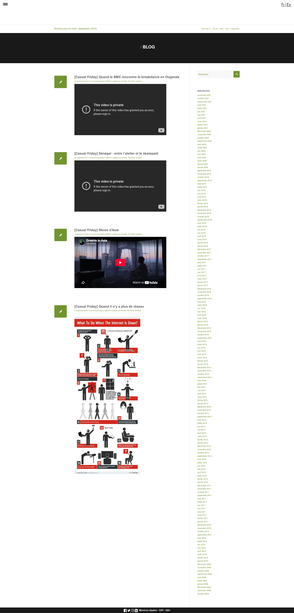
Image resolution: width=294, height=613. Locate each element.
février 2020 (202, 164)
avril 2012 (201, 472)
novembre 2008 (204, 590)
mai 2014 (201, 390)
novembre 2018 (204, 213)
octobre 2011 (203, 492)
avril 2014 (201, 393)
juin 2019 (201, 190)
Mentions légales (148, 610)
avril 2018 (201, 236)
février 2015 (202, 360)
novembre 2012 (204, 449)
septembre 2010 (204, 534)
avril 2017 (201, 275)
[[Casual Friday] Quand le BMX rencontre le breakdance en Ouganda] (60, 82)
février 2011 (202, 518)
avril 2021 (201, 118)
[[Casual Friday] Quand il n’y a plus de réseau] (60, 311)
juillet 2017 (202, 265)
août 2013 (201, 419)
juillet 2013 (202, 423)
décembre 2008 (204, 587)
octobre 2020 (203, 137)
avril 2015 (201, 354)
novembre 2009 (204, 567)
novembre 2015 (204, 331)
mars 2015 (202, 357)
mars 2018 (202, 239)
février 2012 (202, 478)
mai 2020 (201, 154)
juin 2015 (201, 347)
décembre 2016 (204, 288)
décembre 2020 (204, 131)
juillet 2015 (202, 344)
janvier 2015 (202, 364)
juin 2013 (201, 426)
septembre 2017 (204, 259)
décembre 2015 (204, 327)
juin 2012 (201, 465)
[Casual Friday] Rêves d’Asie (97, 230)
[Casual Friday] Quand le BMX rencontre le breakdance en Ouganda (126, 76)
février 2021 (202, 124)
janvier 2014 (202, 403)
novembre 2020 (204, 134)
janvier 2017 (202, 285)
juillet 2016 (202, 305)
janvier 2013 (202, 442)
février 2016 (202, 321)
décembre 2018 (204, 209)
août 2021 (201, 104)
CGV (161, 610)
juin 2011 (201, 505)
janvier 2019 (202, 206)
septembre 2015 (204, 337)
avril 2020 (201, 157)
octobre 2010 (203, 531)
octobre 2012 (203, 452)
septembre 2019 (204, 180)
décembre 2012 (204, 445)
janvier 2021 (202, 127)
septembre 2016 (204, 298)
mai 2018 (201, 232)
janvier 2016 (202, 324)
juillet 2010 (202, 541)
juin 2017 (201, 268)
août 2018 (201, 223)
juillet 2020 (202, 147)
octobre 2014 (203, 373)
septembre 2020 (204, 140)
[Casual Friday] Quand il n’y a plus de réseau (109, 306)
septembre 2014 (204, 377)
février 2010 (202, 557)
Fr (283, 4)
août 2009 (201, 577)
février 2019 (202, 203)
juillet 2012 (202, 462)
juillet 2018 (202, 226)
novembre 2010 (204, 528)
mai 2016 (201, 311)
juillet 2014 (202, 383)
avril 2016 (201, 314)
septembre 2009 (204, 573)
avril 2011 (201, 511)
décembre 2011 (204, 485)
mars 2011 (202, 514)
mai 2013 (201, 429)
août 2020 (201, 144)
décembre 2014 (204, 367)
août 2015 (201, 341)
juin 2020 (201, 150)
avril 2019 (201, 196)
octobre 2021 (203, 98)
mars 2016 (202, 318)
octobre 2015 (203, 334)
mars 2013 (202, 436)
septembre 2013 (204, 416)
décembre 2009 (204, 564)
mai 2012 (201, 469)
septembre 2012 (204, 455)
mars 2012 (202, 475)
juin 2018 (201, 229)
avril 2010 (201, 551)
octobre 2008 (203, 593)
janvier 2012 (202, 482)
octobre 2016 (203, 295)
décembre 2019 (204, 170)
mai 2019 (201, 193)
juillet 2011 (202, 501)
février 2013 (202, 439)
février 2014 (202, 400)
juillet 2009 (202, 580)
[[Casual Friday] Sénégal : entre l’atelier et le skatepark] (60, 158)
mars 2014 (202, 396)
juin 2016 (201, 308)
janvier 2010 (202, 560)
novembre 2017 (204, 252)
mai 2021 (201, 114)
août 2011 (201, 498)
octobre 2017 (203, 255)
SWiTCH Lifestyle (112, 81)
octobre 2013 (203, 413)
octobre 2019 (203, 177)
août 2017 (201, 262)
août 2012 (201, 459)
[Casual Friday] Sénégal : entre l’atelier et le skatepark (116, 153)
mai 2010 (201, 547)
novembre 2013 (204, 409)
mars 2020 (202, 160)
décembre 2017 (204, 249)
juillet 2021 (202, 108)
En (289, 4)
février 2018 (202, 242)
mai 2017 (201, 272)
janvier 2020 (202, 167)
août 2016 (201, 301)
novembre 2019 (204, 173)
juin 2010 (201, 544)
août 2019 (201, 183)
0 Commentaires (95, 81)
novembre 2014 (204, 370)
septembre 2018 (204, 219)
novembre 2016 (204, 291)
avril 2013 (201, 433)
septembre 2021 (204, 101)
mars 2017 (202, 278)
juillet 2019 (202, 186)
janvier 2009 (202, 583)
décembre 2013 (204, 406)
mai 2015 (201, 350)
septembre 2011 (204, 495)
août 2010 (201, 537)
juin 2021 (201, 111)
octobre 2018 (203, 216)
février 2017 (202, 282)
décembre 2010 (204, 524)
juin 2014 (201, 386)
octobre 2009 (203, 570)
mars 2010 (202, 554)
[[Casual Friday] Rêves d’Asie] (60, 235)
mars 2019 (202, 199)
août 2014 (201, 380)
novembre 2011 (204, 488)
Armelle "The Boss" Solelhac (131, 81)
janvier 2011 (202, 521)
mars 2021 (202, 121)
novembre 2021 (204, 95)
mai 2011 (201, 508)
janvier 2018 (202, 245)
